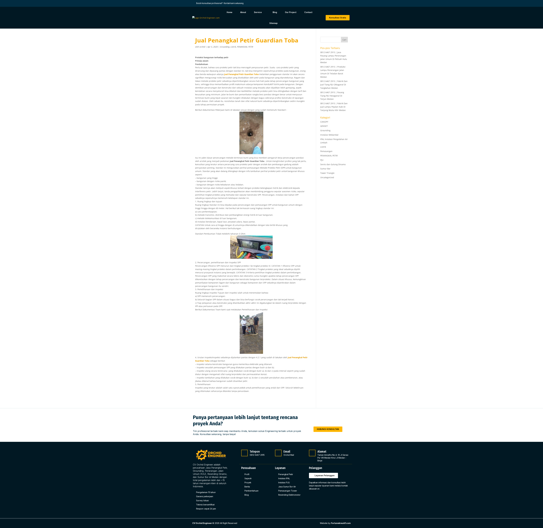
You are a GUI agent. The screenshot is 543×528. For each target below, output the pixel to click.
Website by (335, 523)
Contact (308, 12)
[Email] (278, 453)
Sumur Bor (325, 168)
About (243, 12)
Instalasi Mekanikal (329, 134)
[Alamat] (312, 453)
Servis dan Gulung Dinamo (333, 164)
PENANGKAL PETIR (245, 46)
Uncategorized (327, 177)
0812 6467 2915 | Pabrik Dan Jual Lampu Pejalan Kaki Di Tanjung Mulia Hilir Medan (334, 107)
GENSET (324, 126)
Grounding (225, 46)
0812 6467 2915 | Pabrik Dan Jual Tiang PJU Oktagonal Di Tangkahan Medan (334, 84)
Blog (275, 12)
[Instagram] (319, 496)
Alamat (321, 451)
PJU (321, 160)
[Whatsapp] (325, 496)
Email (287, 451)
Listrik (233, 46)
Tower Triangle (327, 173)
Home (229, 12)
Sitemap (273, 23)
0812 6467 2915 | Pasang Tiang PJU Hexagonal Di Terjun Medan (332, 95)
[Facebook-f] (312, 496)
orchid (202, 46)
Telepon (255, 451)
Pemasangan (326, 151)
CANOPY (324, 121)
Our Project (290, 12)
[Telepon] (244, 453)
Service (258, 12)
